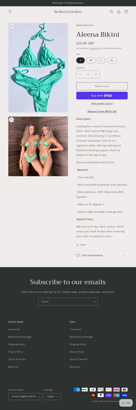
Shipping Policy (16, 344)
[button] (10, 11)
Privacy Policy (15, 352)
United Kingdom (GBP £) (23, 396)
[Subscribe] (94, 302)
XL (111, 60)
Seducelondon (104, 401)
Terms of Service (17, 359)
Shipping (94, 48)
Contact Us (14, 329)
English (50, 396)
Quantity (80, 68)
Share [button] (83, 245)
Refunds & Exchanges (20, 337)
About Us (13, 367)
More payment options (102, 103)
